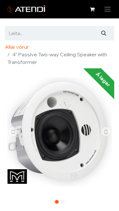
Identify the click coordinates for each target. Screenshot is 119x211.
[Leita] (103, 33)
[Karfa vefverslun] (92, 9)
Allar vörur (17, 47)
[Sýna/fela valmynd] (107, 9)
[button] (13, 132)
